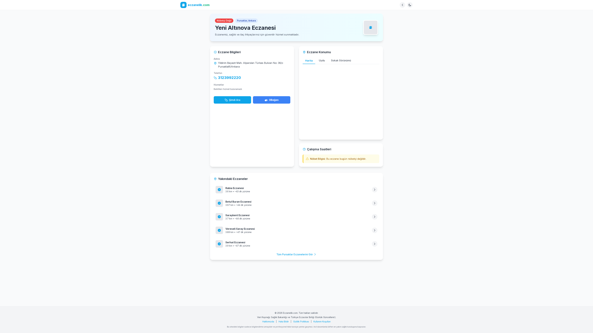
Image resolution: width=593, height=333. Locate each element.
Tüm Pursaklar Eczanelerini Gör (294, 254)
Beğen (274, 99)
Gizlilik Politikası (301, 321)
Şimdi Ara (234, 99)
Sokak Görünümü (341, 60)
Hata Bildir (284, 321)
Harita (309, 60)
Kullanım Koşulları (322, 321)
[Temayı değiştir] (410, 5)
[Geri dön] (402, 5)
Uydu (322, 60)
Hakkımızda (268, 321)
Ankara (252, 20)
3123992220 (229, 77)
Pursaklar (242, 20)
